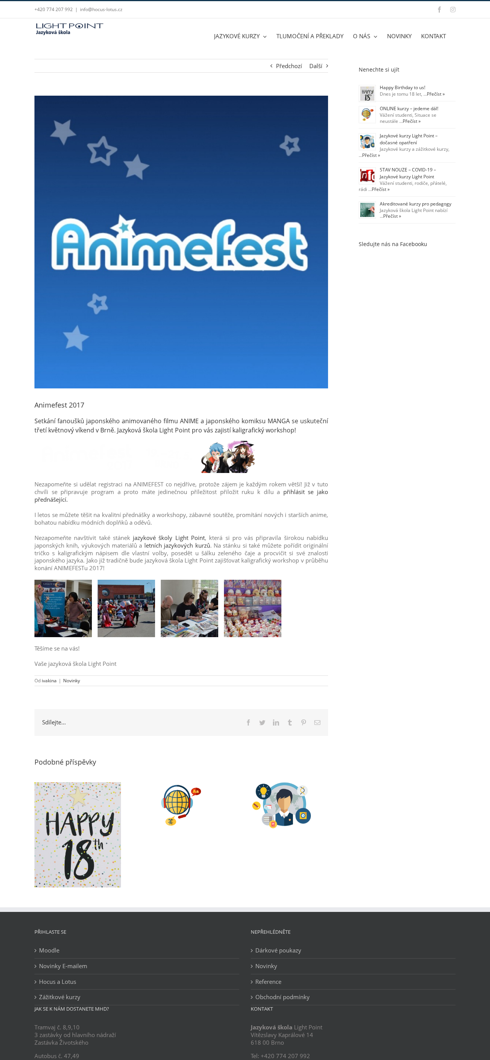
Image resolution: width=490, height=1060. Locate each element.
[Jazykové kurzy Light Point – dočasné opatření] (285, 786)
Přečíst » (436, 94)
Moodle (49, 950)
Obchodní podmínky (282, 997)
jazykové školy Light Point (169, 537)
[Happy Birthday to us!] (77, 786)
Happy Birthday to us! (402, 87)
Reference (268, 981)
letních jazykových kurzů (176, 545)
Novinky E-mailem (63, 966)
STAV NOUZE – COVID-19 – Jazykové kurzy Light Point (408, 173)
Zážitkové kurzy (59, 997)
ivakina (49, 680)
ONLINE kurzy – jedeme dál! (409, 108)
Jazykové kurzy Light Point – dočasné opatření (409, 139)
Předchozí (289, 66)
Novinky (71, 680)
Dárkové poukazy (278, 950)
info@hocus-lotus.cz (101, 9)
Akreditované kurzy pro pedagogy (415, 204)
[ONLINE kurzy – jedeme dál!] (181, 786)
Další (315, 66)
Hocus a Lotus (57, 981)
